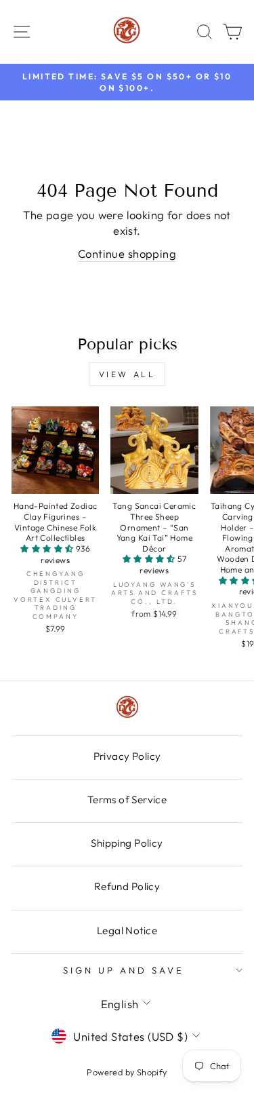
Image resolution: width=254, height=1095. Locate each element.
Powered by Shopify (127, 1072)
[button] (48, 548)
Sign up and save (123, 970)
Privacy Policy (127, 756)
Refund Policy (127, 886)
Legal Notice (127, 930)
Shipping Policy (127, 843)
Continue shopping (127, 253)
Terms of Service (127, 799)
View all (127, 374)
